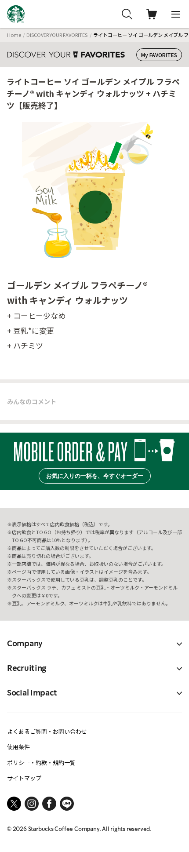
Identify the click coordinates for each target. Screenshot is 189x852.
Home (14, 34)
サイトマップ (24, 778)
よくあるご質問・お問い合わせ (47, 731)
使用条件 (18, 747)
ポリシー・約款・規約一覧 (41, 762)
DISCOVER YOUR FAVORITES (56, 34)
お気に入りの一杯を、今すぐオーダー (94, 476)
